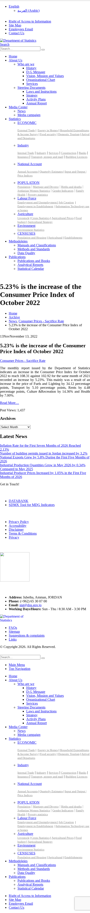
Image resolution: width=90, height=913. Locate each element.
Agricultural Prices (63, 218)
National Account (29, 164)
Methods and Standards (33, 249)
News (21, 111)
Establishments (73, 237)
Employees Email (21, 29)
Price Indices (25, 175)
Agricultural (55, 237)
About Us (15, 60)
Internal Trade (25, 153)
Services (32, 84)
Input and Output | (76, 171)
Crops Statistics (40, 218)
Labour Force (26, 198)
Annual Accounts (27, 171)
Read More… (9, 403)
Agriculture (25, 214)
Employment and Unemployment (37, 202)
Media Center (18, 107)
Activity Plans (36, 99)
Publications (17, 257)
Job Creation (66, 202)
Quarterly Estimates (51, 171)
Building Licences (76, 156)
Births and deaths (71, 186)
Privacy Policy (19, 522)
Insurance (23, 156)
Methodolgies (18, 241)
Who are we (25, 64)
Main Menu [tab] (17, 665)
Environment (26, 225)
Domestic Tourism (69, 134)
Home (13, 56)
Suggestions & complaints (27, 635)
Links (13, 639)
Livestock (23, 218)
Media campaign (28, 115)
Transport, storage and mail (47, 156)
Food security (48, 134)
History (31, 68)
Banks (82, 153)
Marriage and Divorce (46, 186)
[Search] (43, 49)
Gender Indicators (62, 190)
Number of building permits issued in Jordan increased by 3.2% (43, 453)
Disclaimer (16, 529)
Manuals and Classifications (36, 245)
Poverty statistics (38, 194)
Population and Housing (31, 237)
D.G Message (35, 72)
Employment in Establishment (35, 206)
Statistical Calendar (30, 268)
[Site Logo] (18, 40)
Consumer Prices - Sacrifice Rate (22, 361)
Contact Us (16, 33)
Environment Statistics (30, 229)
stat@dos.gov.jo (30, 605)
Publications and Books (33, 261)
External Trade (26, 130)
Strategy (32, 95)
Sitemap (14, 631)
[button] (4, 44)
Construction (68, 153)
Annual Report (36, 103)
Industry (23, 145)
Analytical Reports (30, 265)
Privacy (14, 537)
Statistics (15, 119)
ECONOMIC (26, 123)
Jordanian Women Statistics (33, 190)
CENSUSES (26, 233)
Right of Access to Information (30, 21)
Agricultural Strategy (40, 222)
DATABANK (18, 501)
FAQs (13, 628)
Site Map (15, 25)
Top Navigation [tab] (19, 669)
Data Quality (26, 253)
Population (24, 186)
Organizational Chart (40, 80)
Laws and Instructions (41, 91)
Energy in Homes (48, 130)
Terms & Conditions (23, 533)
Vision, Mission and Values (45, 76)
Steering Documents (31, 87)
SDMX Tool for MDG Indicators (32, 505)
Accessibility (17, 525)
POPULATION (28, 183)
